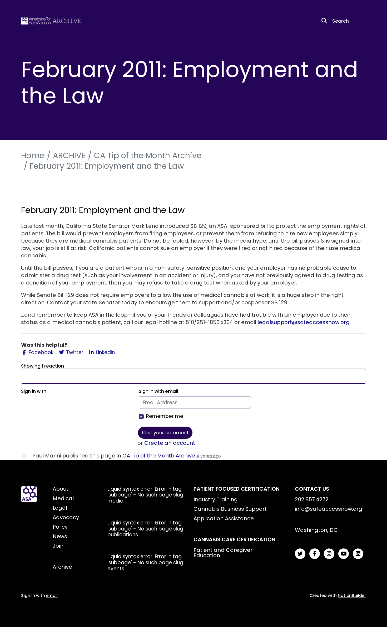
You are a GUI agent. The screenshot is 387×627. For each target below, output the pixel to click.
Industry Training (216, 499)
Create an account (169, 443)
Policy (60, 526)
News (60, 536)
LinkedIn (105, 353)
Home (32, 155)
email (52, 595)
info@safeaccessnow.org (328, 509)
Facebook (40, 353)
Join (58, 545)
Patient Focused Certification (237, 488)
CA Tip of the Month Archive (147, 155)
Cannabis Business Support (230, 509)
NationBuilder (352, 595)
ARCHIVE (69, 155)
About (60, 488)
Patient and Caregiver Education (223, 552)
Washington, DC (316, 530)
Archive (62, 567)
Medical (63, 498)
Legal (60, 507)
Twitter (74, 353)
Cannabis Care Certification (234, 539)
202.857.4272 (312, 499)
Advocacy (66, 517)
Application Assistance (224, 518)
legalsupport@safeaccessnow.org (303, 322)
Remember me (164, 416)
